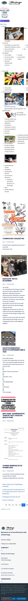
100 (9, 505)
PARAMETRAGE (6, 598)
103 (20, 505)
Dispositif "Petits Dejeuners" (10, 280)
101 (13, 505)
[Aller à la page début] (2, 503)
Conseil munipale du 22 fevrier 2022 (12, 467)
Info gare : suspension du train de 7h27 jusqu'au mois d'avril (14, 416)
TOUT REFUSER (21, 598)
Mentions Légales (6, 540)
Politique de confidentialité (8, 544)
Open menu (3, 24)
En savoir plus (9, 593)
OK (14, 598)
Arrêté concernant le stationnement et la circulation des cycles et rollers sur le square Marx (13, 491)
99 (6, 505)
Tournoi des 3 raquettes (13, 238)
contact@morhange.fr (7, 568)
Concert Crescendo (8, 500)
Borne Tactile (4, 21)
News (4, 242)
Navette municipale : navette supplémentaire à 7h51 (14, 350)
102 (16, 505)
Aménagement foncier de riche (11, 497)
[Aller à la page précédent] (4, 503)
